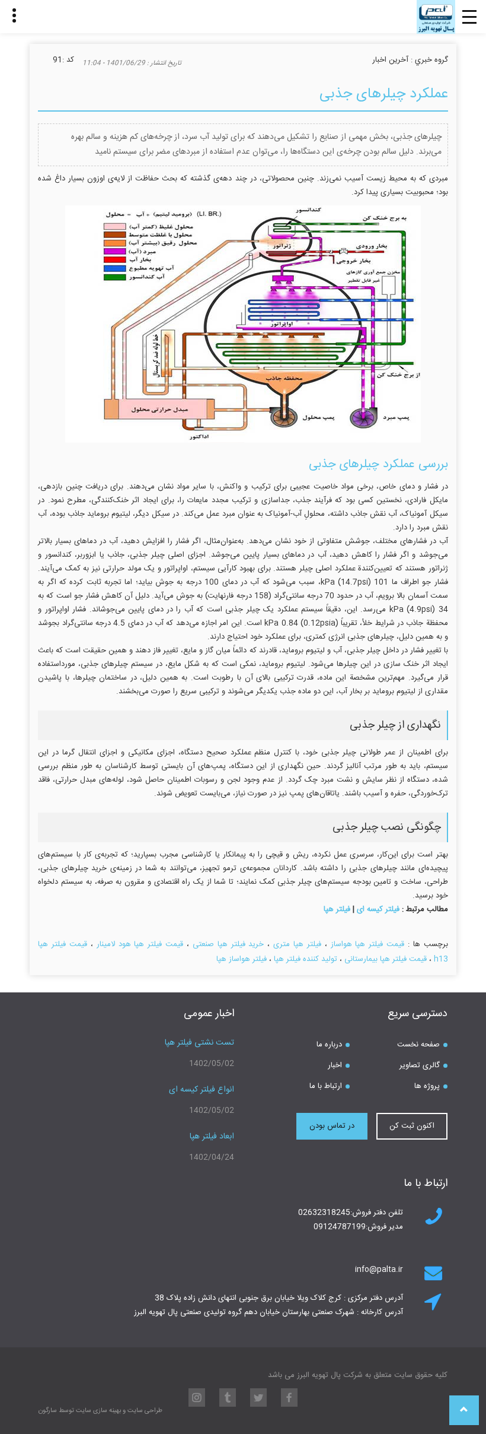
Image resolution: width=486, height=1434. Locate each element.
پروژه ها (427, 1086)
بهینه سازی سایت (98, 1411)
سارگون (49, 1411)
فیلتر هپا (337, 909)
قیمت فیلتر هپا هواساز (368, 944)
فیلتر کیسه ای (378, 909)
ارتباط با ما (325, 1086)
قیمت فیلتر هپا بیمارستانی (385, 959)
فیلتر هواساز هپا (241, 959)
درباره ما (329, 1044)
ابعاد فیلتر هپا (212, 1137)
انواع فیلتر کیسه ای (201, 1090)
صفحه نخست (418, 1044)
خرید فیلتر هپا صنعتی (228, 944)
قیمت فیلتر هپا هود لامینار (140, 944)
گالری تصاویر (419, 1065)
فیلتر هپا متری (297, 944)
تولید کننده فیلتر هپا (305, 959)
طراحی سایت (144, 1411)
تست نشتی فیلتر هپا (199, 1043)
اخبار (335, 1065)
